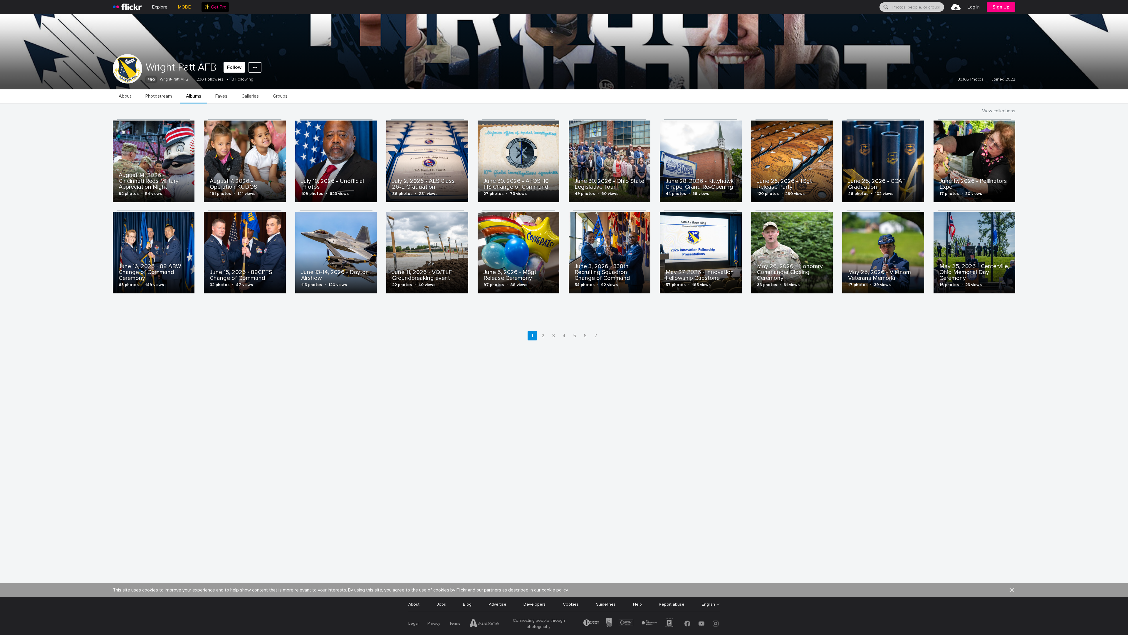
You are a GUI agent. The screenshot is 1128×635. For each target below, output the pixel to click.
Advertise (497, 604)
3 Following (242, 79)
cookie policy (555, 590)
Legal (413, 623)
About (413, 604)
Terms (454, 623)
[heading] (127, 7)
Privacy (433, 623)
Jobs (441, 604)
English (708, 604)
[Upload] (956, 7)
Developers (534, 604)
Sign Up (1001, 7)
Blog (467, 604)
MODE (184, 7)
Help (637, 604)
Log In (974, 7)
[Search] (885, 7)
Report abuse (671, 604)
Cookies (571, 604)
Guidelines (606, 604)
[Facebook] (687, 623)
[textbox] (917, 7)
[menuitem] (215, 7)
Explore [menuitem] (159, 7)
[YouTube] (701, 623)
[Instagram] (715, 623)
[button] (1011, 590)
